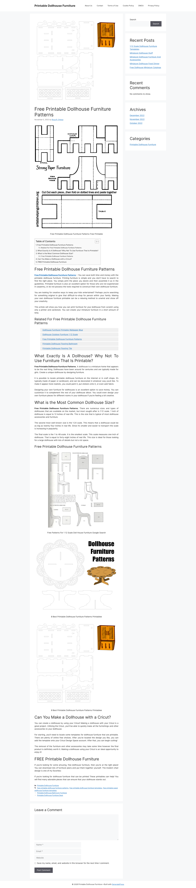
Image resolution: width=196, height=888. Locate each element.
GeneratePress (118, 884)
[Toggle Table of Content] (95, 242)
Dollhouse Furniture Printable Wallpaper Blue (63, 330)
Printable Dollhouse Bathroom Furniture (52, 793)
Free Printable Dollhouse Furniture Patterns (55, 245)
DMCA (140, 6)
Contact (100, 6)
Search (133, 19)
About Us (88, 6)
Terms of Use (113, 6)
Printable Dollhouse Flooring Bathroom (60, 344)
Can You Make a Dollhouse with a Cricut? (55, 259)
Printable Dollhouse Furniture (54, 5)
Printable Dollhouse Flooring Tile (57, 348)
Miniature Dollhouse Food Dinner (144, 63)
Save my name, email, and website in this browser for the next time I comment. (73, 863)
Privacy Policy (153, 6)
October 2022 (136, 123)
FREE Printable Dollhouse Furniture (52, 262)
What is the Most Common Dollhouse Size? (55, 253)
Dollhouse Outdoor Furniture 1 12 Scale (60, 334)
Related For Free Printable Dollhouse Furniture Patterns (61, 248)
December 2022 (137, 115)
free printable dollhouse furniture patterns (53, 788)
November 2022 (137, 119)
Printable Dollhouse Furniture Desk (50, 795)
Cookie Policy (128, 6)
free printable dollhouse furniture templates (85, 788)
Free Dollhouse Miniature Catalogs (145, 67)
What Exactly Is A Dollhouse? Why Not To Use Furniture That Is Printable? (68, 251)
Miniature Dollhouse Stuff (141, 53)
